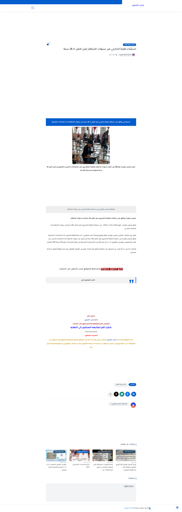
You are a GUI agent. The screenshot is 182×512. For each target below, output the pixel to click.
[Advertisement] (91, 28)
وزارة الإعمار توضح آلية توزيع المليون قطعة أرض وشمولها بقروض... (126, 467)
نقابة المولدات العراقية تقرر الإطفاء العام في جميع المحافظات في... (103, 467)
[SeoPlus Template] (149, 508)
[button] (127, 394)
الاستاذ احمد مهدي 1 (125, 55)
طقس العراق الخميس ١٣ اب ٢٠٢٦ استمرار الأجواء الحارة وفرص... (56, 467)
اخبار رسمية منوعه (129, 44)
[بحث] (32, 7)
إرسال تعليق (129, 486)
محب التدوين (138, 5)
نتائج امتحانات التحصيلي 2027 (81, 466)
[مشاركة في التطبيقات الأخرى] (110, 394)
